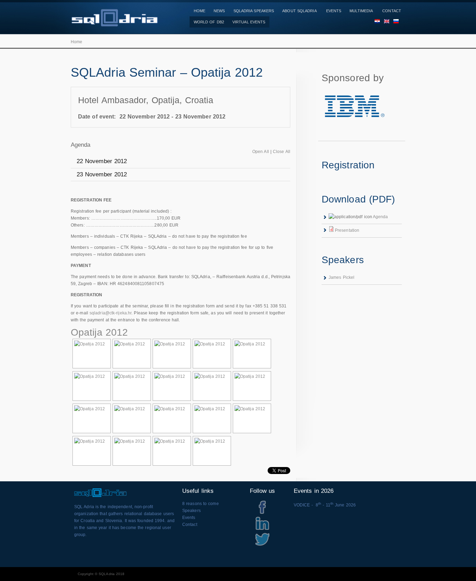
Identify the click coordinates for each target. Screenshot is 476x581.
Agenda (380, 216)
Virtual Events (248, 22)
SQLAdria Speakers (253, 11)
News (219, 11)
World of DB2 (209, 22)
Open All (260, 151)
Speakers (191, 510)
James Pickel (341, 277)
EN (384, 22)
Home (199, 11)
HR (375, 22)
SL (394, 22)
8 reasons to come (200, 503)
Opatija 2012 (99, 332)
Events (333, 11)
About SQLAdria (299, 11)
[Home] (114, 23)
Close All (281, 151)
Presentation (347, 230)
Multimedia (361, 11)
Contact (391, 11)
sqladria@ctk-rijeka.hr (110, 313)
